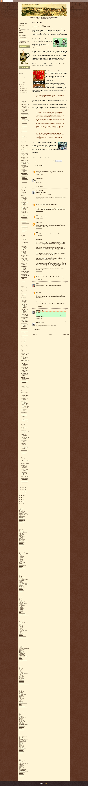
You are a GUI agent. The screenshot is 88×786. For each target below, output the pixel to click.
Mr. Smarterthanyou (39, 275)
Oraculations (21, 677)
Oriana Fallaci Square (24, 264)
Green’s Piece (21, 600)
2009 (22, 82)
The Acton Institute (22, 511)
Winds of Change (21, 765)
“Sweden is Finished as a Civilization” (25, 396)
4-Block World (21, 510)
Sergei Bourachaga (22, 35)
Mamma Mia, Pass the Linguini (24, 233)
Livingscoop (21, 643)
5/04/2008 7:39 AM (39, 228)
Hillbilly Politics (21, 608)
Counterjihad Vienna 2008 (25, 361)
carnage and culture (21, 542)
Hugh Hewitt (21, 607)
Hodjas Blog (21, 609)
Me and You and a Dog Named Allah (25, 163)
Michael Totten (21, 747)
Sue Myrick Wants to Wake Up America (25, 138)
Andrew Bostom (21, 534)
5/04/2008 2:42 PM (39, 271)
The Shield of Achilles (22, 725)
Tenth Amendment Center (22, 741)
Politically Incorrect (22, 692)
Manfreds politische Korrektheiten (24, 648)
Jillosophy (20, 628)
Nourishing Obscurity (22, 665)
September (24, 92)
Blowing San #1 (21, 531)
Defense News (21, 560)
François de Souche (22, 587)
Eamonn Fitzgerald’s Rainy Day (23, 579)
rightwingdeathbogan (22, 712)
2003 (22, 503)
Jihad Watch (21, 627)
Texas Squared (24, 412)
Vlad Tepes (20, 758)
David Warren (21, 759)
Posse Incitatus (21, 695)
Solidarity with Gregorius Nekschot (24, 301)
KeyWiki (20, 631)
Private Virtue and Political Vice (24, 481)
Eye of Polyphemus (22, 577)
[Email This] (56, 161)
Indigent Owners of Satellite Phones (24, 215)
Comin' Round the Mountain (24, 381)
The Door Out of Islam (24, 193)
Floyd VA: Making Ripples (23, 583)
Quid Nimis (21, 701)
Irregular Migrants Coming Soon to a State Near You (25, 114)
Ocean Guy (20, 669)
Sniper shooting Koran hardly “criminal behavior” (24, 199)
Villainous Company (22, 757)
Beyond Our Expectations (24, 435)
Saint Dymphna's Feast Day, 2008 (24, 321)
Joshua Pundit (21, 629)
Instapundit (20, 619)
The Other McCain (21, 678)
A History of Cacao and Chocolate (24, 478)
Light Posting (23, 390)
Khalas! (20, 632)
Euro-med (20, 575)
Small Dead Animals (22, 726)
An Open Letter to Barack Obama (24, 187)
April (23, 487)
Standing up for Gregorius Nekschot (24, 150)
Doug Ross (20, 715)
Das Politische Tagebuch (22, 694)
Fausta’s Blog (21, 578)
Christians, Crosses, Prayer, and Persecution (24, 142)
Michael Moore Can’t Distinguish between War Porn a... (25, 260)
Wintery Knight (21, 767)
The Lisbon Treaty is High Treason (25, 458)
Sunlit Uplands (21, 735)
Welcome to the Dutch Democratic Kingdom (24, 306)
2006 (22, 497)
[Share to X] (58, 161)
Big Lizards (20, 527)
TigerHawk (20, 744)
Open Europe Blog (21, 675)
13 (65, 321)
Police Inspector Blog (22, 688)
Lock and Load (21, 644)
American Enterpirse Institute (23, 513)
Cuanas (20, 558)
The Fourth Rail (21, 586)
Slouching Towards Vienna (24, 318)
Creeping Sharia (21, 556)
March (23, 489)
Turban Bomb (21, 750)
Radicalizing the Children (24, 452)
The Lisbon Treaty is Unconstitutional (25, 438)
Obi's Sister (20, 667)
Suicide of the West (22, 733)
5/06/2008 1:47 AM (39, 326)
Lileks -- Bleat (21, 641)
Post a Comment (37, 329)
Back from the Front (24, 331)
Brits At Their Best (22, 536)
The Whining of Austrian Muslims (25, 107)
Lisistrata (20, 642)
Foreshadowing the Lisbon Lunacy (24, 236)
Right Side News (21, 710)
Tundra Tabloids (21, 749)
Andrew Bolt (21, 533)
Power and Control (21, 696)
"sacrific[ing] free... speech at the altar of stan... (24, 243)
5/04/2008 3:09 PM (39, 279)
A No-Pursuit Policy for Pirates (25, 461)
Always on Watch (21, 512)
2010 (22, 80)
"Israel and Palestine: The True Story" (24, 364)
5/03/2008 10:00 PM (39, 174)
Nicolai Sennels (22, 33)
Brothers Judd (21, 537)
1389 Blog (20, 509)
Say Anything (21, 719)
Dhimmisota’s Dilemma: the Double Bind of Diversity (24, 338)
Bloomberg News (21, 530)
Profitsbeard (38, 178)
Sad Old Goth (21, 718)
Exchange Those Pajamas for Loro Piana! (24, 419)
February (23, 491)
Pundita (20, 700)
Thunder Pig (21, 743)
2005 (22, 499)
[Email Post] (54, 160)
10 (65, 282)
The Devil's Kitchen (22, 562)
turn (36, 283)
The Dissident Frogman (22, 565)
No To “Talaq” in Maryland (24, 399)
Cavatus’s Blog (21, 543)
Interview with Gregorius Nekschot (24, 294)
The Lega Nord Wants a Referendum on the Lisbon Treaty (25, 119)
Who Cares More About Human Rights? (24, 415)
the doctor (37, 222)
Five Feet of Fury (21, 580)
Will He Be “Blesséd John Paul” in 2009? (25, 230)
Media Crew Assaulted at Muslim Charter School (24, 248)
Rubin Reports (21, 716)
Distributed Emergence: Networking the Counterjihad (24, 403)
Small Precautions (21, 727)
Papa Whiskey (38, 190)
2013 (22, 75)
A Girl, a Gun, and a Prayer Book (24, 368)
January (23, 493)
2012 (22, 77)
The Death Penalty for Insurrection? (24, 315)
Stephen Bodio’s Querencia (23, 532)
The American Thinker (22, 516)
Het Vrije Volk (21, 606)
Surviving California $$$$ (23, 736)
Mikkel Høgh (21, 610)
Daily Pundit (21, 559)
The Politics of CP (21, 693)
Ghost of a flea (21, 596)
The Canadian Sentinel (22, 541)
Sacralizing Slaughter (41, 26)
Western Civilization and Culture (23, 763)
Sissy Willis (21, 764)
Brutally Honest (21, 540)
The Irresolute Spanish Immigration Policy (24, 134)
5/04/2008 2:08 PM (39, 235)
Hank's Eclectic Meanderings (23, 603)
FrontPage (20, 588)
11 (65, 290)
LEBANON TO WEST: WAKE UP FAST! (24, 357)
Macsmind (20, 645)
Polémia (20, 687)
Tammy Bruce (21, 538)
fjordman (20, 581)
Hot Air (20, 612)
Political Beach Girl (22, 690)
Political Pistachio (21, 691)
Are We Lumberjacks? (22, 519)
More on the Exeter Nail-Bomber (24, 190)
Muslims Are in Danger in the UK (25, 275)
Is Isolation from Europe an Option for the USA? (25, 287)
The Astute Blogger (22, 520)
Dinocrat (20, 563)
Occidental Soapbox (22, 668)
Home (50, 334)
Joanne (37, 169)
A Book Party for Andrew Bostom (24, 226)
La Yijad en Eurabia (22, 772)
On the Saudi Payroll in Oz (25, 256)
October (23, 90)
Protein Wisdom (21, 698)
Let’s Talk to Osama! (25, 104)
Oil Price (20, 670)
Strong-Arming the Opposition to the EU (25, 154)
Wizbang (20, 768)
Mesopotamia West (21, 652)
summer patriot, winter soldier (23, 734)
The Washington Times (22, 760)
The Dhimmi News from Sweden (24, 184)
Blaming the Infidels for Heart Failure (25, 272)
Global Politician (21, 597)
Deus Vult (20, 561)
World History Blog (22, 770)
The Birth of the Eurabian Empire (24, 425)
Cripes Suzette (21, 557)
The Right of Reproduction (24, 181)
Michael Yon (21, 773)
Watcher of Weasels (21, 761)
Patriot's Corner (21, 680)
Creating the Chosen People (25, 393)
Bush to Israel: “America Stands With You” (24, 284)
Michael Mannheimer (23, 39)
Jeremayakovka (21, 626)
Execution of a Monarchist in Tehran (24, 126)
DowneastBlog (21, 566)
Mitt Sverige (21, 658)
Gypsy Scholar (21, 602)
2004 (22, 501)
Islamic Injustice (24, 450)
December (24, 86)
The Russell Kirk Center (22, 717)
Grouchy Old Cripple (22, 601)
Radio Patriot (21, 702)
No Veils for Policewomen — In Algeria (24, 252)
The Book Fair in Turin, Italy (24, 384)
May (23, 99)
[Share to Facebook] (60, 161)
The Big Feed (21, 526)
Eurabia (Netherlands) (22, 574)
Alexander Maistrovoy (23, 42)
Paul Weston (21, 25)
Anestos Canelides (22, 37)
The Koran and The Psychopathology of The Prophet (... (25, 146)
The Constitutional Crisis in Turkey (24, 428)
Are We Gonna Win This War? (24, 422)
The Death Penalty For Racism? (24, 122)
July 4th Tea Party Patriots (23, 630)
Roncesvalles (21, 713)
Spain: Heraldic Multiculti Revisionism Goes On (25, 222)
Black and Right (21, 529)
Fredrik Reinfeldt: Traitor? (24, 441)
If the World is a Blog (24, 277)
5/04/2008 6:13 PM (39, 318)
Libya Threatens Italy (24, 455)
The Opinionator (21, 676)
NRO (20, 666)
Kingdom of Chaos (22, 633)
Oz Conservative (21, 679)
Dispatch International (22, 564)
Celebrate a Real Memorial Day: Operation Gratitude (24, 325)
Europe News (21, 576)
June (23, 98)
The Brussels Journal (22, 539)
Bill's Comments (21, 528)
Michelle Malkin (21, 647)
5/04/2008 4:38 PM (39, 306)
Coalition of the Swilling (22, 550)
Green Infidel (21, 599)
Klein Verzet (21, 635)
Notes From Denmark (23, 484)
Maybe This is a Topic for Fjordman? (24, 350)
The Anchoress (21, 517)
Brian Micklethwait (22, 653)
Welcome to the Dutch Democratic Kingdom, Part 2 (24, 177)
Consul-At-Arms (39, 322)
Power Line (20, 697)
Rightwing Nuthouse (22, 711)
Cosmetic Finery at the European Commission (24, 466)
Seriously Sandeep (21, 723)
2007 (22, 495)
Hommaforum (21, 611)
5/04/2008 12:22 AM (39, 218)
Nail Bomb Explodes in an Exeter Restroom (25, 208)
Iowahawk (20, 623)
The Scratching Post (22, 721)
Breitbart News (21, 535)
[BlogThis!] (57, 161)
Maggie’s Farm (21, 646)
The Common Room (22, 551)
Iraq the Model (21, 624)
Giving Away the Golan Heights (24, 174)
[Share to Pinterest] (61, 161)
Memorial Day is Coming (24, 280)
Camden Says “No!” (25, 160)
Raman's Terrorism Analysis (23, 703)
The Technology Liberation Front (23, 739)
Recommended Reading (24, 291)
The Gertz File (21, 595)
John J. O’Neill (22, 30)
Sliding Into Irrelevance (23, 298)
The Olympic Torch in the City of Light (24, 473)
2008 (22, 84)
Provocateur (20, 699)
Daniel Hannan (21, 604)
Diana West (20, 762)
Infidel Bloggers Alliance (22, 618)
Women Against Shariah (22, 769)
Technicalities (21, 738)
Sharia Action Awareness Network (23, 724)
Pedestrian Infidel (21, 681)
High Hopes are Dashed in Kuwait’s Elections (24, 268)
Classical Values (21, 549)
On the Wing (21, 671)
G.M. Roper (21, 714)
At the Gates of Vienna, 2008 (24, 328)
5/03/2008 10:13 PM (39, 186)
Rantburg (20, 704)
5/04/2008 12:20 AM (39, 198)
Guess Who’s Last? (24, 195)
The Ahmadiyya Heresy (24, 102)
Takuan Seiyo (21, 28)
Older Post (66, 334)
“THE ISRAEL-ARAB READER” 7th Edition (25, 387)
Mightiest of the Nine (22, 655)
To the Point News (21, 746)
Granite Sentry (21, 598)
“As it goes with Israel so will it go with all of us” (25, 346)
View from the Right (22, 756)
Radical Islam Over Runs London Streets (24, 342)
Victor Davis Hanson (22, 605)
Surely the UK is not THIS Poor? (25, 354)
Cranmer (20, 555)
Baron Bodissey (38, 310)
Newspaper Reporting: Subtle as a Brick (25, 378)
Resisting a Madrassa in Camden (24, 170)
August (23, 94)
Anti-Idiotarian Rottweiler (22, 518)
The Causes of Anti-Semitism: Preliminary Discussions (24, 311)
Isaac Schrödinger (21, 720)
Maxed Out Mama (21, 651)
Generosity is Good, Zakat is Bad (24, 158)
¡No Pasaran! (21, 664)
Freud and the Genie (25, 476)
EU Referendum (21, 573)
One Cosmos (21, 672)
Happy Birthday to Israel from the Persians (24, 374)
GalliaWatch (21, 589)
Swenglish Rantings (22, 737)
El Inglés (20, 27)
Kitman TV (20, 634)
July (22, 96)
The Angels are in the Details (24, 371)
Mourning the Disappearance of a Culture (25, 431)
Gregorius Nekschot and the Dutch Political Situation (24, 204)
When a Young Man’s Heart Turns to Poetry (25, 110)
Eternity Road (21, 572)
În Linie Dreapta (21, 508)
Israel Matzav (21, 625)
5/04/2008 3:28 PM (39, 287)
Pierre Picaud (21, 40)
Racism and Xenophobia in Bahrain (24, 166)
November (24, 88)
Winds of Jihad (21, 766)
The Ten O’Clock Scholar (22, 740)
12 (65, 309)
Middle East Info (21, 654)
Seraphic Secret (21, 722)
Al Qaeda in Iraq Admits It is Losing (24, 239)
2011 (22, 79)
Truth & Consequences (22, 748)
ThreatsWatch (21, 742)
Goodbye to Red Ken (25, 463)
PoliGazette (20, 689)
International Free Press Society (23, 622)
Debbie (37, 202)
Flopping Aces (21, 582)
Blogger (46, 783)
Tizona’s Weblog (21, 745)
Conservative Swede (22, 552)
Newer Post (34, 334)
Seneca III (21, 32)
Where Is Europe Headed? (24, 410)
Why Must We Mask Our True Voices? (25, 407)
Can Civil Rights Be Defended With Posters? (24, 447)
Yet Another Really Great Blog (23, 771)
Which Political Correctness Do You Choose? (24, 130)
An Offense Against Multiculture (24, 470)
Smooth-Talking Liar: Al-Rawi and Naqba (24, 218)
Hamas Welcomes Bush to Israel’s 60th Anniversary (24, 333)
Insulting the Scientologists (24, 212)
